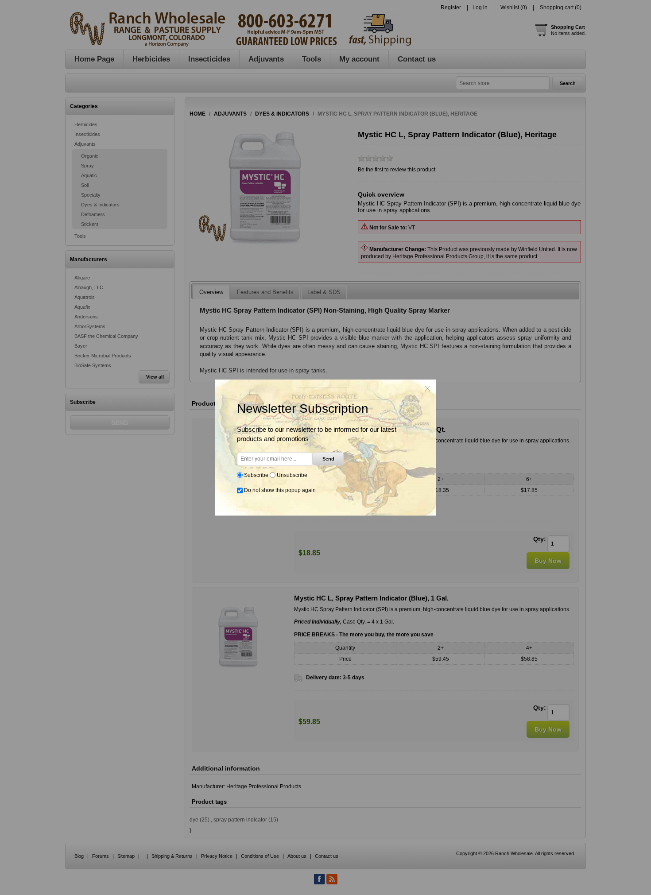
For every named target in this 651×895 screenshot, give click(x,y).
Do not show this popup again (280, 490)
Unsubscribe (292, 475)
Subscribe (256, 475)
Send (328, 458)
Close (427, 388)
